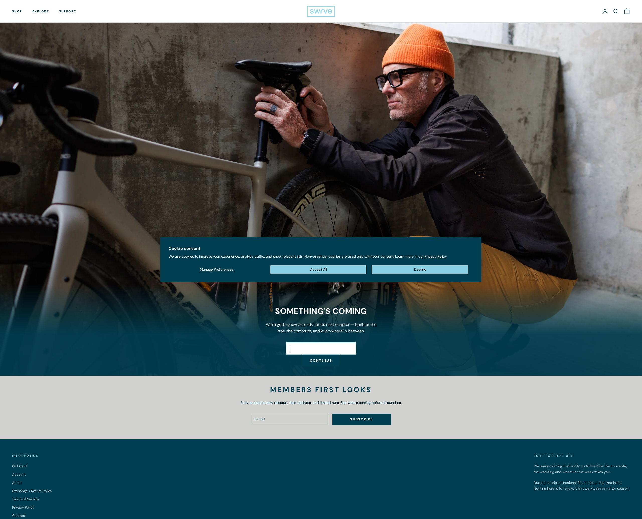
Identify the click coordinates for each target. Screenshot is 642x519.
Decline (420, 269)
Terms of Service (25, 499)
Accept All (318, 269)
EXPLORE (40, 11)
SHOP (17, 11)
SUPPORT (67, 11)
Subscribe (361, 419)
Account (19, 474)
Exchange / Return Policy (32, 491)
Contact (18, 515)
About (17, 482)
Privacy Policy (436, 256)
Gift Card (19, 466)
